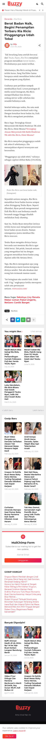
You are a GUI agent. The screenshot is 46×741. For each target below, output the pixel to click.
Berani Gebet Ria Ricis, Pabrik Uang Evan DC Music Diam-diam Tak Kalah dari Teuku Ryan (32, 356)
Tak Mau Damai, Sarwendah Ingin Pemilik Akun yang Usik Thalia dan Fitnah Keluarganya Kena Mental (32, 514)
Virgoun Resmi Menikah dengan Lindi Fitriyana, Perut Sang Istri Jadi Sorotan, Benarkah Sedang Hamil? (21, 579)
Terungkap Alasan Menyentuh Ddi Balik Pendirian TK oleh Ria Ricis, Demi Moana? (22, 132)
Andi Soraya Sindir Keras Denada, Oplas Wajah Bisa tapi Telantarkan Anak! (31, 443)
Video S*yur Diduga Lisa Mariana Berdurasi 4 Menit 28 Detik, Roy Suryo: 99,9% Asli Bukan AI (12, 683)
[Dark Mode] (37, 4)
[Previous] (39, 10)
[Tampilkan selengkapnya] (33, 319)
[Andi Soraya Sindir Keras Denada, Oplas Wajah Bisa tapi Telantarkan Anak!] (33, 428)
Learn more (18, 730)
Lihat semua (36, 331)
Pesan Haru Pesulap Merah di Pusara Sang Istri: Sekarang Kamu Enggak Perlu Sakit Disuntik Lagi (21, 10)
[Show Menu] (3, 4)
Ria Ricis (18, 19)
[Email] (28, 319)
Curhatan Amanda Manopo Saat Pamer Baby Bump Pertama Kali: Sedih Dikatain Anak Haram (12, 514)
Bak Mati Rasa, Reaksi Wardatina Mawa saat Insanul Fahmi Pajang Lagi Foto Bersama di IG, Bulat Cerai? (32, 479)
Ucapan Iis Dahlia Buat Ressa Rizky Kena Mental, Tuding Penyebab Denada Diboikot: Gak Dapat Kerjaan (12, 479)
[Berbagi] (39, 45)
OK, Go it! (9, 736)
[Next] (43, 10)
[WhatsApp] (23, 319)
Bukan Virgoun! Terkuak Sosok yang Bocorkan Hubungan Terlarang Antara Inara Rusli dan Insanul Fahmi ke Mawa (21, 601)
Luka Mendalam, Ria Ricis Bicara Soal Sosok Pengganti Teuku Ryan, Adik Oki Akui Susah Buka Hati (12, 392)
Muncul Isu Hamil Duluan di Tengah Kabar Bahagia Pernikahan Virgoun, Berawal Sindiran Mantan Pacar (20, 586)
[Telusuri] (42, 4)
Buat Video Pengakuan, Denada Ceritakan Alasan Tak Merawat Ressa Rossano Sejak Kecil (13, 444)
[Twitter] (18, 319)
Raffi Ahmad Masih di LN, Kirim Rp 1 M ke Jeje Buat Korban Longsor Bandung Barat (12, 647)
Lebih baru (8, 410)
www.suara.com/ (19, 288)
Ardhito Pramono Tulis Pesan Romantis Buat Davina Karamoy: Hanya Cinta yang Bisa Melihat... (22, 594)
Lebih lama (38, 410)
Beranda (8, 19)
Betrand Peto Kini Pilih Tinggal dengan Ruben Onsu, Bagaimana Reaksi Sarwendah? (21, 609)
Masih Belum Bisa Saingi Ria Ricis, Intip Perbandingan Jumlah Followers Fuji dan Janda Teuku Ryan (12, 357)
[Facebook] (12, 319)
